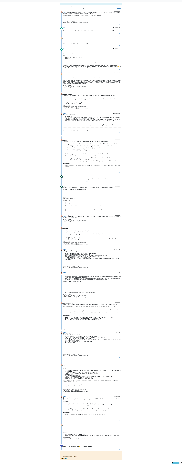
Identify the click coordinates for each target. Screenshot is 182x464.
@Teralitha (68, 11)
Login (65, 458)
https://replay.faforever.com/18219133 (89, 181)
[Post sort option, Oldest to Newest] (115, 8)
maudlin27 (64, 11)
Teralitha (64, 27)
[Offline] (61, 11)
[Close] (120, 452)
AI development (63, 8)
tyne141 (64, 175)
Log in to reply (119, 8)
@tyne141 (68, 215)
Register (63, 458)
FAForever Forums (63, 0)
